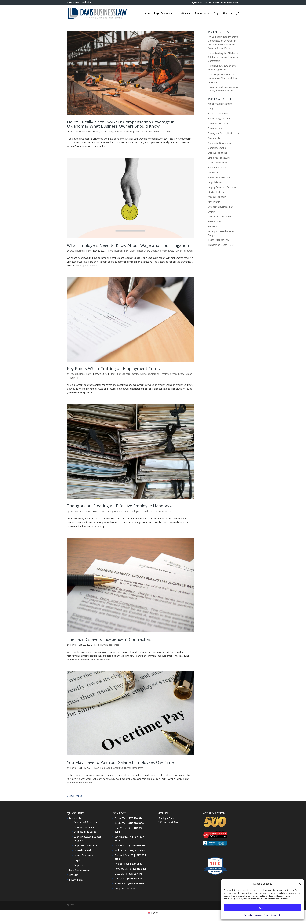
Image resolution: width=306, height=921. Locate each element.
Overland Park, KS (124, 855)
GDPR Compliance (217, 162)
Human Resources (163, 131)
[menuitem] (153, 913)
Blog (216, 13)
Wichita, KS (120, 850)
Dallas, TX (120, 818)
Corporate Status (217, 147)
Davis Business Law (80, 131)
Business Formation (84, 826)
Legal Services (162, 13)
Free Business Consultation (79, 2)
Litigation (78, 860)
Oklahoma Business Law (220, 206)
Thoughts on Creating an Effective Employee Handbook (120, 506)
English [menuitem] (154, 912)
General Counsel (82, 850)
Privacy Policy (76, 879)
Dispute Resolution (139, 250)
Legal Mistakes (215, 182)
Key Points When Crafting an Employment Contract (116, 368)
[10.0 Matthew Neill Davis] (215, 875)
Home (147, 13)
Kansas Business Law (219, 177)
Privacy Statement (272, 915)
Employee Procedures (141, 131)
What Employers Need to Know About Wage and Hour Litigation (128, 245)
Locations (182, 13)
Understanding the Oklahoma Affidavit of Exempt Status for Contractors (223, 57)
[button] (299, 883)
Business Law (121, 131)
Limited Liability (216, 192)
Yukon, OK (120, 883)
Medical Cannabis (217, 196)
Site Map (73, 874)
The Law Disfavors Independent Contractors (109, 639)
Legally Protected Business (222, 187)
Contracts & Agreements (86, 821)
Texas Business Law (218, 239)
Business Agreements (127, 373)
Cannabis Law (215, 138)
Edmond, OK (121, 868)
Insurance (213, 172)
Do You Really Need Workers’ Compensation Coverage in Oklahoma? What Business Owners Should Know (121, 124)
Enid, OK (119, 863)
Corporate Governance (220, 143)
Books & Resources (218, 113)
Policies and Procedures (220, 216)
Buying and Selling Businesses (223, 133)
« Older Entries (74, 795)
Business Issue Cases (85, 831)
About (226, 13)
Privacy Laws (214, 221)
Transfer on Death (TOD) (221, 244)
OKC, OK (119, 873)
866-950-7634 (200, 2)
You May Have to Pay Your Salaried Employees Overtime (120, 762)
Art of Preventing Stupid (220, 103)
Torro (73, 644)
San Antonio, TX (123, 836)
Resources (200, 13)
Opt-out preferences (253, 915)
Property (212, 226)
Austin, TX (120, 823)
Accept (262, 908)
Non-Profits (214, 201)
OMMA (211, 211)
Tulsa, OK (120, 878)
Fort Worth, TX (122, 828)
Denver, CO (121, 845)
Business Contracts (149, 373)
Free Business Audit (79, 869)
